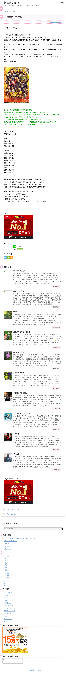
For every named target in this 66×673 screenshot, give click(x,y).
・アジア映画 (8, 592)
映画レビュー (57, 22)
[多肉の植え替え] (8, 376)
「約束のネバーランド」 (14, 509)
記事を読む (57, 286)
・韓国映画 (7, 603)
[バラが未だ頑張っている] (8, 335)
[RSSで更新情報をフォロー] (11, 257)
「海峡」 (16, 434)
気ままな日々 (11, 2)
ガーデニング (8, 613)
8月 (6, 558)
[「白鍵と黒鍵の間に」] (8, 396)
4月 (6, 566)
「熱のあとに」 (18, 454)
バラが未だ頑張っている (21, 332)
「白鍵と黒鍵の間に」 (21, 393)
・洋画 (6, 598)
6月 (6, 562)
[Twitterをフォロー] (5, 257)
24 (20, 246)
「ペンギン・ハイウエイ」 (22, 413)
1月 (6, 570)
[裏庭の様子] (8, 315)
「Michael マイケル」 (10, 541)
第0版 (39, 670)
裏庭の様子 (17, 312)
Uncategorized (8, 606)
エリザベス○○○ (19, 271)
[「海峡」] (8, 437)
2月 (6, 568)
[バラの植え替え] (8, 355)
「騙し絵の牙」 (11, 514)
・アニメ (6, 595)
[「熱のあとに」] (8, 457)
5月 (6, 564)
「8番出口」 (8, 543)
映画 (5, 616)
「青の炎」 (7, 546)
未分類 (6, 621)
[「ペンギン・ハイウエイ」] (8, 417)
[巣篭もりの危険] (8, 294)
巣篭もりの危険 (18, 291)
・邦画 (52, 22)
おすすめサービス (9, 611)
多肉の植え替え (18, 373)
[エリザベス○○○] (8, 274)
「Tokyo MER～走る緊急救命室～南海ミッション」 (20, 538)
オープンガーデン (9, 608)
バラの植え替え (18, 352)
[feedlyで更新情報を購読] (8, 257)
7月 (6, 560)
